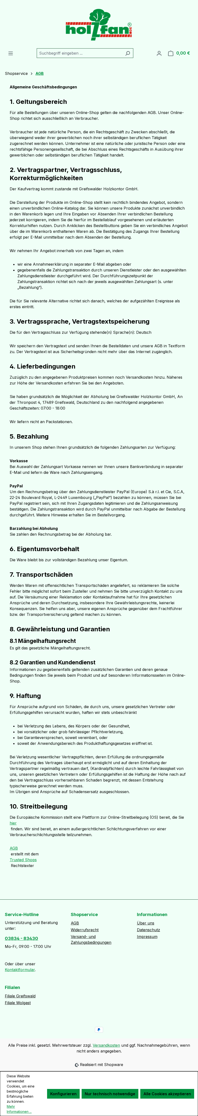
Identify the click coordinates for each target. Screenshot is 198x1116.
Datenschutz (148, 929)
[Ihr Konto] (159, 53)
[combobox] (79, 53)
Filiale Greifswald (20, 996)
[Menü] (10, 53)
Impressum (147, 936)
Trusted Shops (23, 859)
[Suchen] (127, 53)
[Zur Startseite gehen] (99, 24)
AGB (14, 848)
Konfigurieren (63, 1093)
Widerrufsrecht (85, 929)
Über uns (145, 923)
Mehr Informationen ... (19, 1109)
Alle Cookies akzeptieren (167, 1093)
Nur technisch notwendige (110, 1093)
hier (13, 823)
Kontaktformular (20, 969)
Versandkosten (106, 1045)
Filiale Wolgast (18, 1002)
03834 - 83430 (21, 938)
